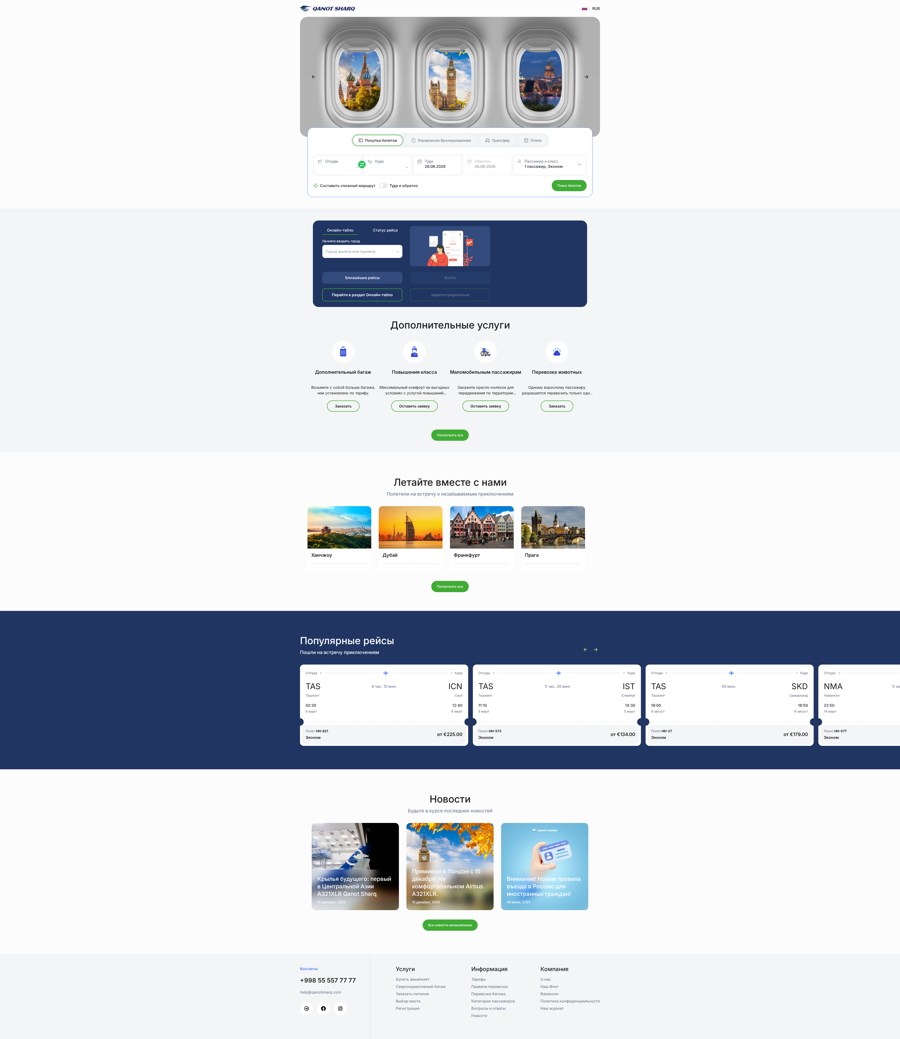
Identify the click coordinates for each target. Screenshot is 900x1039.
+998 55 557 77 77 (328, 980)
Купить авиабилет (412, 979)
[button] (441, 166)
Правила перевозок (489, 986)
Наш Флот (549, 986)
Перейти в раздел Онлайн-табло (362, 294)
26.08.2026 (435, 166)
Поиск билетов (569, 185)
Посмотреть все (450, 435)
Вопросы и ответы (488, 1008)
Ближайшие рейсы (362, 277)
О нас (545, 979)
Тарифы (478, 979)
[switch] (383, 185)
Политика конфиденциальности (570, 1001)
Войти (450, 277)
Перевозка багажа (488, 993)
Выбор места (408, 1001)
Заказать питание (412, 993)
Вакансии (549, 993)
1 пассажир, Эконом (544, 166)
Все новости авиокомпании (450, 925)
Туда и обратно (404, 185)
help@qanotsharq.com (320, 992)
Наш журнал (551, 1008)
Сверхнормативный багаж (421, 986)
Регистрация (408, 1008)
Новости (479, 1015)
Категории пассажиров (493, 1001)
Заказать (343, 406)
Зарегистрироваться (450, 294)
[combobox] (340, 167)
